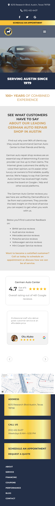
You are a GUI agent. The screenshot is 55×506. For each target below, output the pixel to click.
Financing (11, 477)
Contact (10, 498)
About (9, 466)
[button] (44, 31)
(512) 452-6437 (15, 430)
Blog (8, 493)
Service (10, 472)
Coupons (11, 482)
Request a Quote (19, 454)
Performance (13, 488)
